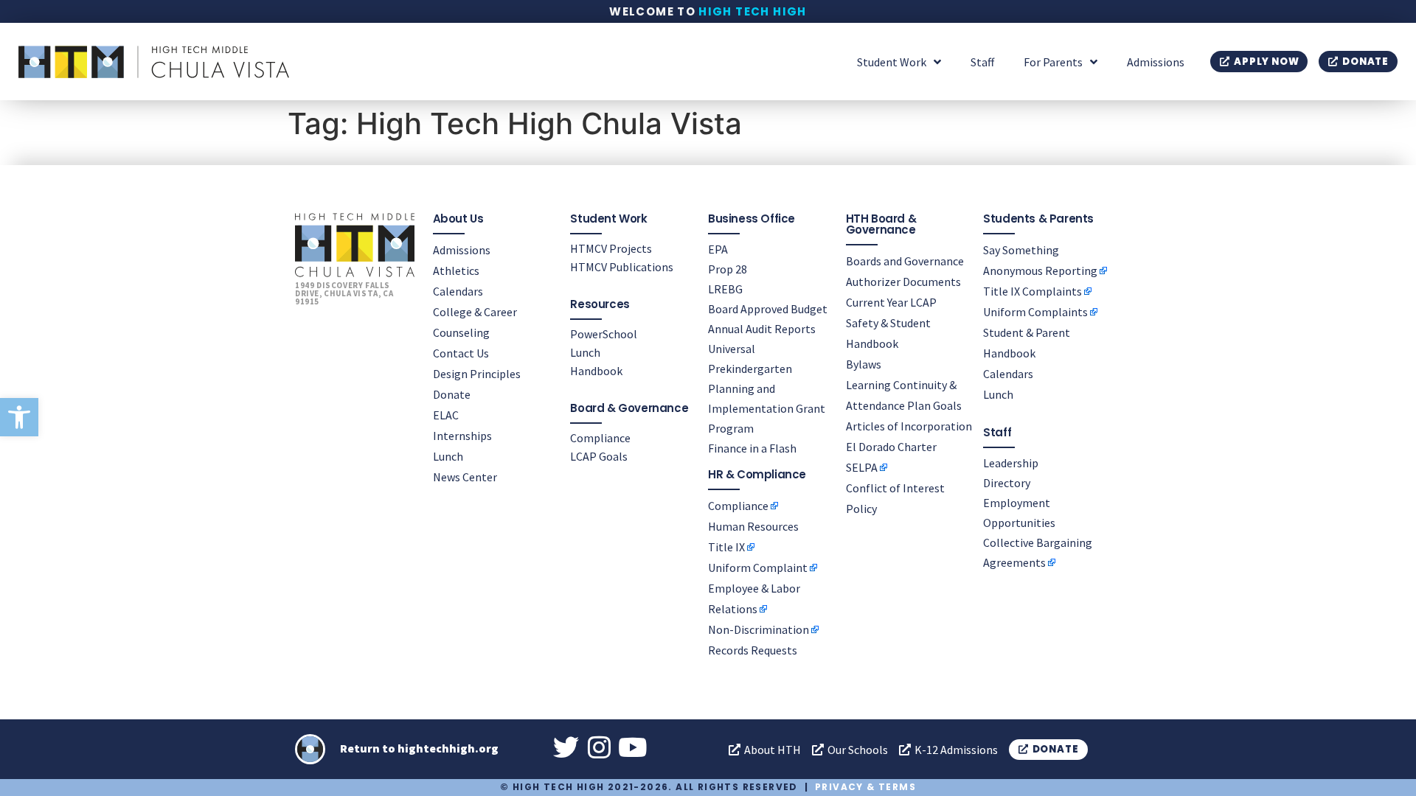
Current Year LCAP (891, 302)
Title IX (726, 547)
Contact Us (461, 353)
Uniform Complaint (758, 567)
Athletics (456, 270)
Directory (1006, 482)
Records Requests (752, 650)
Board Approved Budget (767, 308)
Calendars (458, 291)
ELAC (446, 415)
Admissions (1155, 62)
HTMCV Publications (621, 266)
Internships (462, 435)
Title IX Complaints (1032, 291)
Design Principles (477, 373)
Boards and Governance (905, 261)
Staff (982, 62)
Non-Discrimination (758, 629)
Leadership (1010, 462)
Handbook (596, 370)
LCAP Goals (599, 456)
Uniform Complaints (1035, 311)
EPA (718, 249)
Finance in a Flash (752, 448)
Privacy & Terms (865, 787)
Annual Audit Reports (762, 328)
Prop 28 (727, 269)
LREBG (725, 289)
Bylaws (863, 364)
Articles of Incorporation (909, 426)
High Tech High (752, 11)
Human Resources (753, 526)
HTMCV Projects (611, 248)
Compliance (600, 437)
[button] (19, 417)
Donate (452, 394)
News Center (465, 476)
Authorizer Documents (903, 281)
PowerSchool (603, 334)
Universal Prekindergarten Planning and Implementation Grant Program (766, 388)
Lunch (448, 456)
